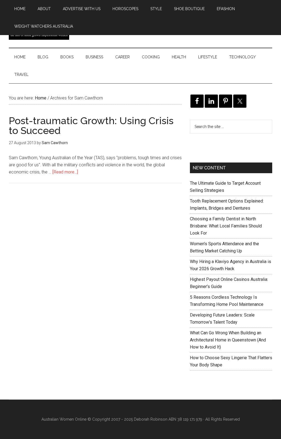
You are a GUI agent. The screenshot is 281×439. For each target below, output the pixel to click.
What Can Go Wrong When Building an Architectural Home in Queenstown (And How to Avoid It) (228, 340)
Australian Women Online (63, 419)
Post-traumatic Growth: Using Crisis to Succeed (91, 125)
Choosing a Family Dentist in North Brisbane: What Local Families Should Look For (226, 226)
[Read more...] (65, 172)
